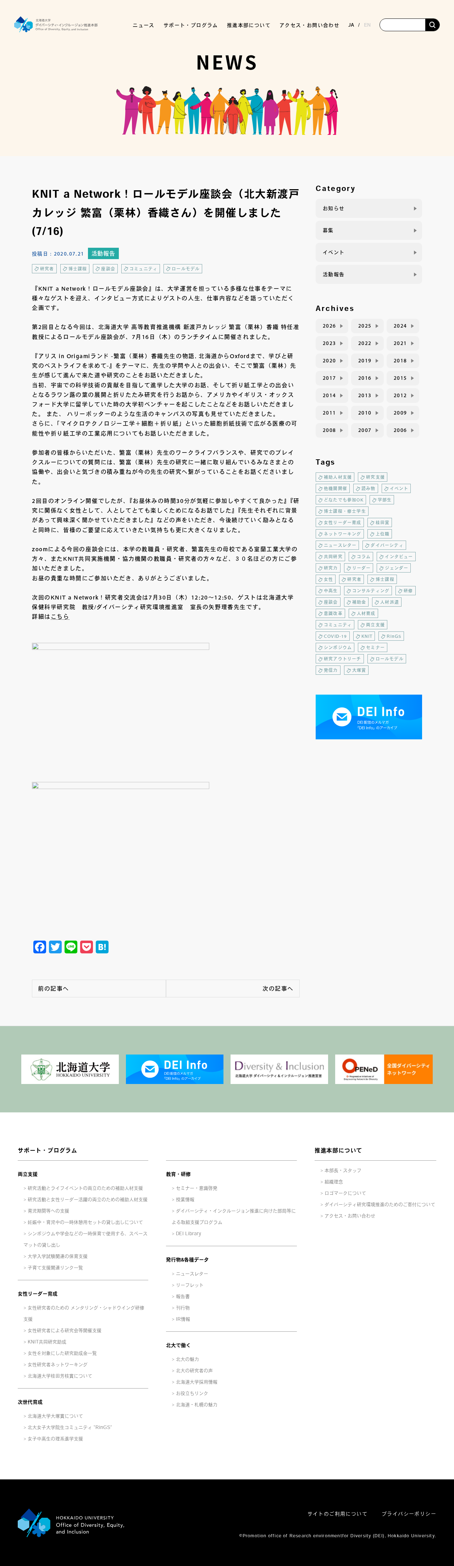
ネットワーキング (342, 534)
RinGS (394, 636)
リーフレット (190, 1285)
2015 (400, 378)
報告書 (183, 1296)
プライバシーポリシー (409, 1513)
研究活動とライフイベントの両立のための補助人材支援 (85, 1188)
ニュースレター (340, 545)
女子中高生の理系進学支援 (55, 1438)
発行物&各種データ (187, 1259)
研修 (408, 590)
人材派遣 (389, 602)
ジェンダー (396, 568)
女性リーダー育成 (342, 522)
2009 (400, 412)
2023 (329, 343)
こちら (60, 616)
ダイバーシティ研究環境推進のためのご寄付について (380, 1204)
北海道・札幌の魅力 (196, 1404)
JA (351, 24)
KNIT (367, 636)
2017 (329, 378)
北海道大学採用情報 (196, 1382)
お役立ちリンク (192, 1393)
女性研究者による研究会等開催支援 (64, 1330)
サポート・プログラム (47, 1150)
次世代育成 (30, 1402)
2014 (329, 395)
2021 (400, 343)
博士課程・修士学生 (345, 511)
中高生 (331, 590)
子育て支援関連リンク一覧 (55, 1267)
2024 (400, 325)
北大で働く (178, 1345)
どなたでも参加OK (344, 500)
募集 (328, 230)
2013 (365, 395)
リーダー (361, 568)
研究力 (331, 568)
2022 (365, 343)
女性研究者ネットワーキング (58, 1364)
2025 (365, 325)
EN (367, 24)
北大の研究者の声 (194, 1370)
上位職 (383, 534)
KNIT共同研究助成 (47, 1342)
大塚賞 (359, 670)
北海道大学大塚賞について (55, 1416)
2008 (329, 430)
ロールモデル (186, 269)
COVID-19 (335, 636)
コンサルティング (371, 590)
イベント (334, 252)
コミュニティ (143, 269)
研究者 (47, 269)
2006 (400, 430)
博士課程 (77, 269)
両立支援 (375, 625)
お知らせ (334, 208)
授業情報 (185, 1199)
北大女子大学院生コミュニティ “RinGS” (70, 1427)
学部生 (385, 500)
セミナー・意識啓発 (196, 1188)
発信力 (331, 670)
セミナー (375, 647)
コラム (364, 556)
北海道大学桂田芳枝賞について (60, 1376)
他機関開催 (335, 488)
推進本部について (338, 1150)
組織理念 (334, 1181)
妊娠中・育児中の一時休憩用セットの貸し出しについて (85, 1222)
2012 (400, 395)
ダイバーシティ (387, 545)
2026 (329, 325)
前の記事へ (53, 988)
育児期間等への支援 (48, 1211)
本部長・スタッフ (343, 1170)
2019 (365, 360)
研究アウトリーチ (342, 659)
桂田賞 (383, 522)
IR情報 (183, 1319)
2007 (365, 430)
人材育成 (366, 613)
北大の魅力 (187, 1359)
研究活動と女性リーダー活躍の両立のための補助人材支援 (88, 1199)
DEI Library (188, 1233)
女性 (328, 579)
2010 (365, 412)
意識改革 (333, 613)
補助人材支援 (338, 477)
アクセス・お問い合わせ (309, 25)
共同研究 (333, 556)
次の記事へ (278, 988)
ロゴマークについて (345, 1193)
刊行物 (183, 1307)
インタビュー (399, 556)
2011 (329, 412)
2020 (329, 360)
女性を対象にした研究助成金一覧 (62, 1353)
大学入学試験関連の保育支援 (58, 1256)
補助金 (359, 602)
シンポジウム (338, 647)
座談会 (108, 269)
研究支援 (375, 477)
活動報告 (103, 253)
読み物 (368, 488)
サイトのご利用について (337, 1513)
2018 (400, 360)
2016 (365, 378)
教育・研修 (178, 1174)
